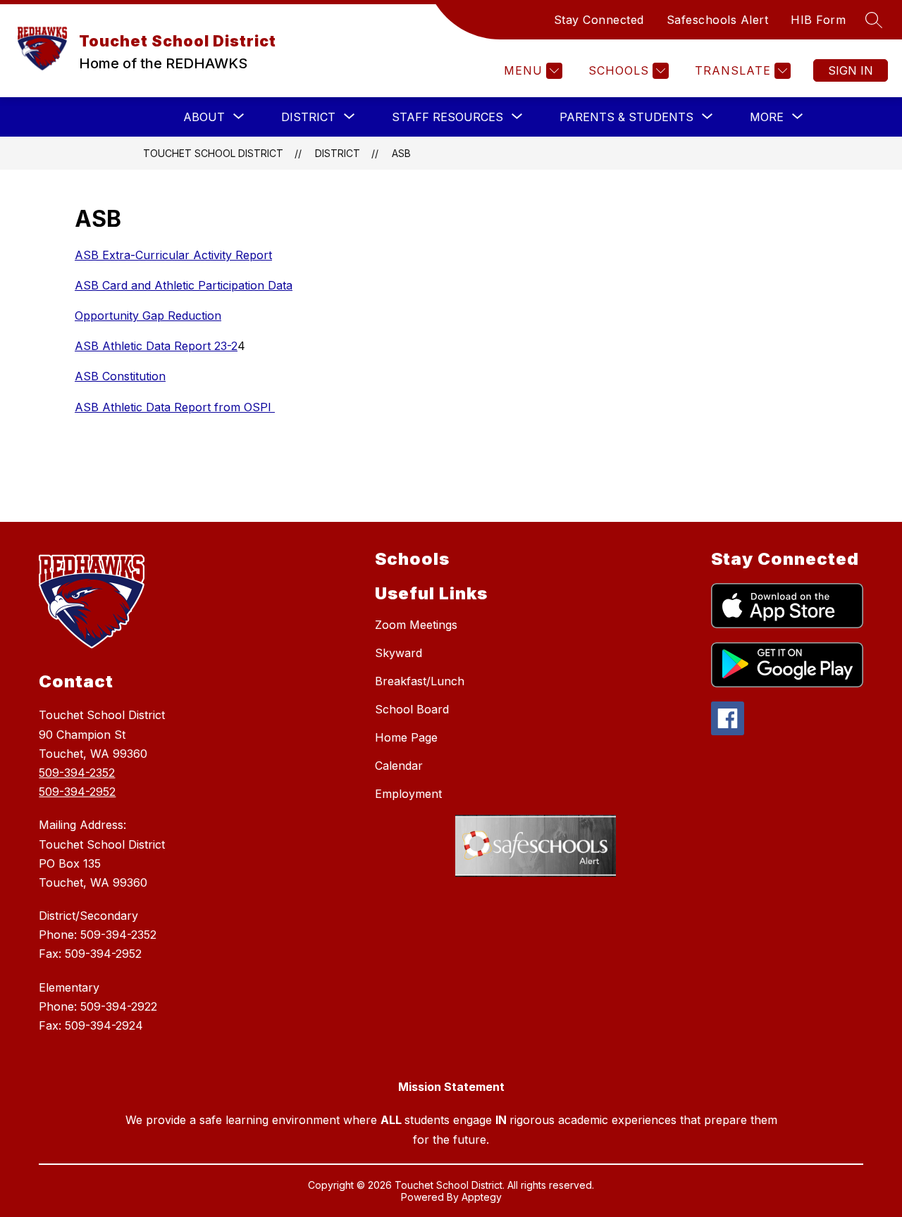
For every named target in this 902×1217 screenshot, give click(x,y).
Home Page (406, 737)
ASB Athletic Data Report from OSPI (175, 407)
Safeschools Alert (718, 20)
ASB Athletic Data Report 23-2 (156, 346)
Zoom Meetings (416, 625)
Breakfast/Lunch (419, 681)
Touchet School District (213, 153)
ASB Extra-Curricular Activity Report (173, 255)
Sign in (850, 70)
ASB (401, 153)
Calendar (399, 766)
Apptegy (482, 1197)
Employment (408, 794)
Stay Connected (599, 20)
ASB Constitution (120, 376)
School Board (412, 709)
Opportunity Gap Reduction (148, 315)
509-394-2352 (77, 773)
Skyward (398, 653)
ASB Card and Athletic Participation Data (183, 285)
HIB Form (818, 20)
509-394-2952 (77, 792)
